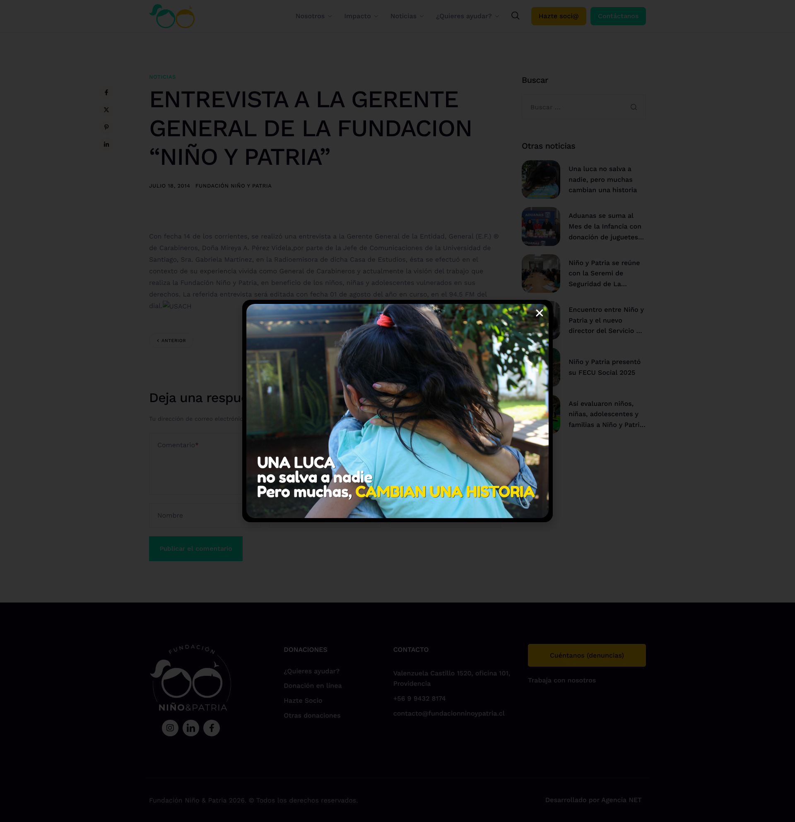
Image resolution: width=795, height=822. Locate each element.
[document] (397, 411)
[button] (539, 313)
